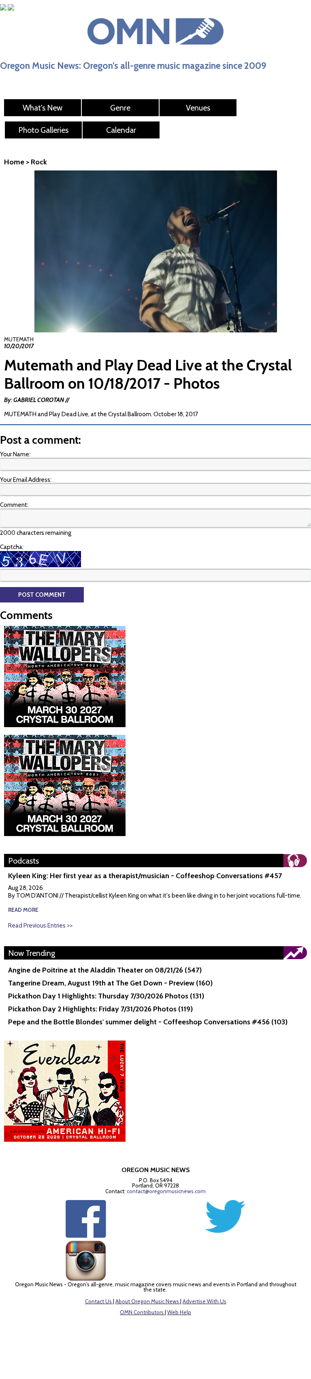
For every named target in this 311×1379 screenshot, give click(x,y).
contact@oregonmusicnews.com (166, 1191)
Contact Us (98, 1301)
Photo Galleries (43, 130)
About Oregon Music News (147, 1301)
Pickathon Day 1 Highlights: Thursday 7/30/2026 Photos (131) (106, 996)
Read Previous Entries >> (40, 925)
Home (14, 161)
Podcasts (23, 861)
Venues (198, 108)
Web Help (179, 1312)
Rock (39, 161)
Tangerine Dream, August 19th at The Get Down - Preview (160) (110, 983)
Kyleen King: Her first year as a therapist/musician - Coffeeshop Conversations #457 (145, 875)
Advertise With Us (204, 1301)
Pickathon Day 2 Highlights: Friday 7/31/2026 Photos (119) (100, 1008)
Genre (120, 108)
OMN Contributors (142, 1312)
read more (23, 910)
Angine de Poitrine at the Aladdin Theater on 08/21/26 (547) (105, 970)
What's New (42, 108)
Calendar (121, 130)
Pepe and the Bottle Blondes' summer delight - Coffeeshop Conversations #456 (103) (148, 1021)
